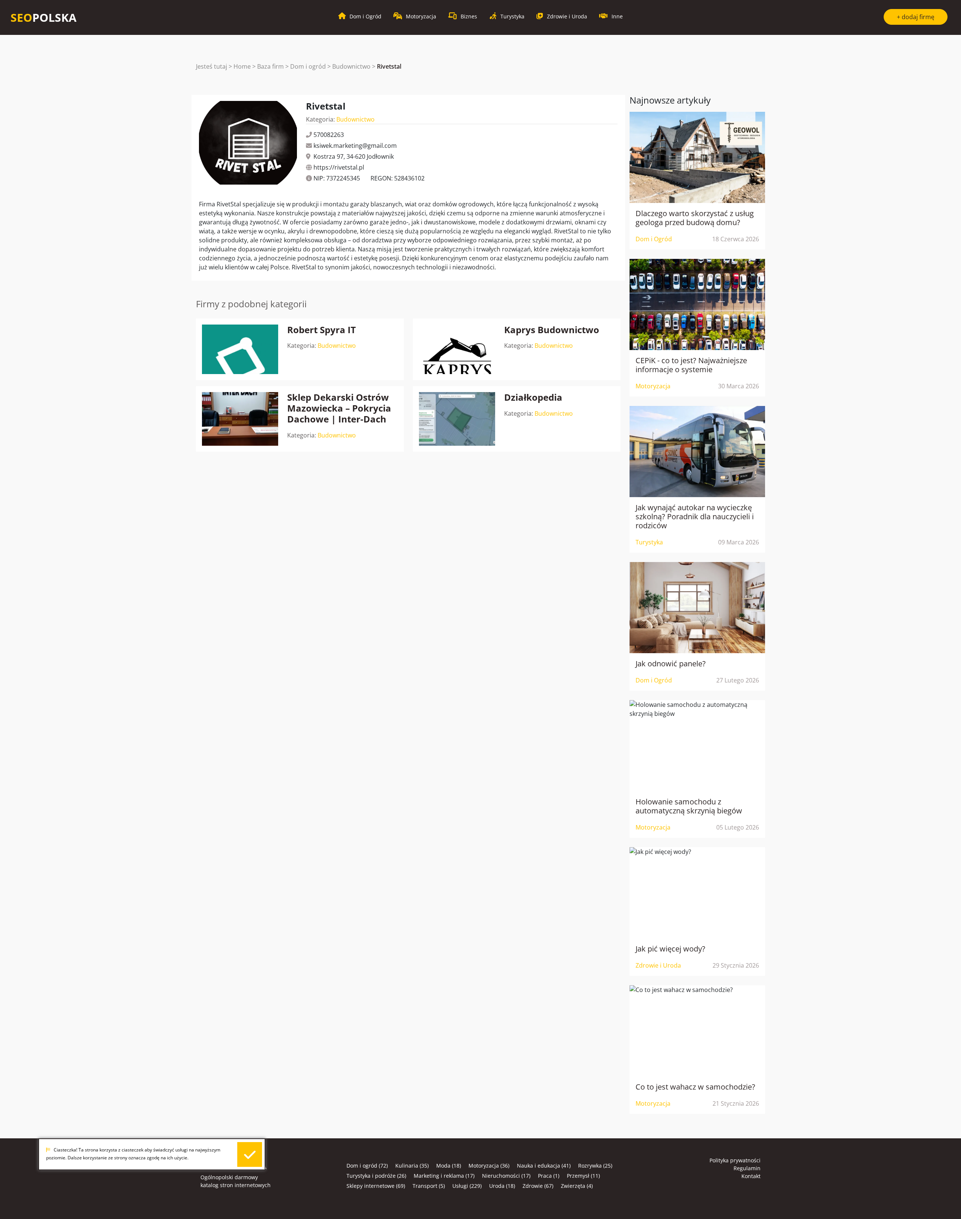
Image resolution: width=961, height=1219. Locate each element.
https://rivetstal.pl (338, 167)
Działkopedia (533, 397)
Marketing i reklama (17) (444, 1175)
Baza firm (270, 66)
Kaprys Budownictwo (551, 329)
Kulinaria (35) (412, 1165)
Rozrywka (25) (595, 1165)
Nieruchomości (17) (506, 1175)
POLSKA (44, 17)
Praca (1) (548, 1175)
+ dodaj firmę (915, 17)
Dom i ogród (308, 66)
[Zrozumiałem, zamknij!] (249, 1154)
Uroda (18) (502, 1185)
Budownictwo (351, 66)
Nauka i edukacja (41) (544, 1165)
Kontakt (751, 1176)
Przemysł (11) (583, 1175)
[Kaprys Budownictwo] (457, 349)
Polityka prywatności (735, 1160)
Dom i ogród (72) (367, 1165)
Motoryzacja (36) (488, 1165)
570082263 (328, 135)
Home (242, 66)
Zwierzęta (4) (577, 1185)
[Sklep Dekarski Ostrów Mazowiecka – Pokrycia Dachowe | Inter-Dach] (240, 418)
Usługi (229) (467, 1185)
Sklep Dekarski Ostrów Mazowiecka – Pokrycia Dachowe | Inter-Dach (339, 408)
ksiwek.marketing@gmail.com (355, 145)
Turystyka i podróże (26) (376, 1175)
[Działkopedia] (457, 418)
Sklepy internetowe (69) (375, 1185)
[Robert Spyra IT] (240, 349)
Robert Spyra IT (321, 329)
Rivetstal (389, 66)
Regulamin (747, 1168)
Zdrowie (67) (538, 1185)
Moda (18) (448, 1165)
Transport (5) (429, 1185)
